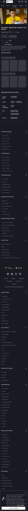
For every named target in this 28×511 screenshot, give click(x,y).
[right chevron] (3, 65)
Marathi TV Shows (6, 138)
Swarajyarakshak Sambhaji (7, 236)
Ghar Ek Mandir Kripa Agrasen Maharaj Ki (11, 257)
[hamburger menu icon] (25, 1)
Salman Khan (5, 442)
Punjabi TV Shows (5, 149)
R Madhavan (4, 434)
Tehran (3, 340)
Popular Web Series (5, 384)
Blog (3, 475)
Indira (3, 318)
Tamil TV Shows (5, 141)
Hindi (10, 39)
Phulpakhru (4, 233)
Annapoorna (4, 315)
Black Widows (5, 410)
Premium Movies (5, 327)
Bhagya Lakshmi (5, 249)
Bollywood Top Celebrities (7, 430)
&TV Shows (4, 181)
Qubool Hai (4, 211)
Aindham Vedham (6, 405)
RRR (3, 364)
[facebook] (7, 274)
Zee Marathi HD (5, 380)
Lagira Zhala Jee (5, 228)
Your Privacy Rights (13, 508)
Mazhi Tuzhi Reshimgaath (7, 222)
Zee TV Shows (5, 179)
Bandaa (3, 361)
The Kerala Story (5, 353)
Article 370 (4, 356)
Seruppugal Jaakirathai (7, 402)
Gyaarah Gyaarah (6, 394)
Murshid (4, 391)
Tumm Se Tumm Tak (6, 299)
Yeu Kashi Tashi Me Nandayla (8, 225)
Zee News (4, 372)
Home (2, 5)
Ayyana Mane (5, 388)
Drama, (6, 43)
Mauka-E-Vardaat (5, 255)
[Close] (25, 492)
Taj (2, 418)
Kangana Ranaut (5, 464)
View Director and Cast (6, 52)
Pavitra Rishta (5, 209)
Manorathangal (5, 396)
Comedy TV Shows (6, 165)
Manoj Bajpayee (5, 445)
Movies (21, 5)
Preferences (13, 284)
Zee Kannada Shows (6, 187)
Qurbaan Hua (4, 31)
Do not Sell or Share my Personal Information (13, 287)
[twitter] (15, 274)
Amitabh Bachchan (6, 461)
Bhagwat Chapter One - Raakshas (9, 331)
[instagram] (11, 274)
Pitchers (4, 426)
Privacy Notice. (20, 505)
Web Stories (4, 478)
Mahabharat (4, 296)
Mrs (3, 348)
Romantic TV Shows (6, 160)
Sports (8, 5)
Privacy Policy (9, 281)
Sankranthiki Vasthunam (7, 342)
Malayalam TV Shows (6, 146)
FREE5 (26, 5)
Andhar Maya (5, 399)
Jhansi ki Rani (5, 302)
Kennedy (4, 337)
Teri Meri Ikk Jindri (6, 214)
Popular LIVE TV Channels (7, 368)
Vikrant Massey (5, 437)
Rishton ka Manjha (6, 244)
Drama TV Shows (5, 157)
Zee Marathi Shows (6, 184)
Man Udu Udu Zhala (6, 230)
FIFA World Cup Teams (7, 483)
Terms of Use (18, 281)
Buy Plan (10, 1)
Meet (3, 247)
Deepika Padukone (6, 440)
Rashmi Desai (5, 467)
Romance (10, 43)
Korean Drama (5, 321)
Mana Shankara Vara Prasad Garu (9, 345)
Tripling (3, 423)
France (3, 489)
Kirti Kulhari (4, 459)
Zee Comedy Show (6, 252)
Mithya (3, 415)
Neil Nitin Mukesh (6, 456)
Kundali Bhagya (5, 307)
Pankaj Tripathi (5, 448)
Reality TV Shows (5, 168)
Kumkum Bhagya (5, 304)
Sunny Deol (4, 453)
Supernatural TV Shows (7, 171)
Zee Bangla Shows (6, 192)
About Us (13, 278)
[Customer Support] (22, 1)
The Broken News (6, 407)
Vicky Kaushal (5, 451)
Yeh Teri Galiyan (5, 203)
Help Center (20, 278)
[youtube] (19, 274)
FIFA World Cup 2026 (6, 480)
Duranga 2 (4, 413)
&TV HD (3, 377)
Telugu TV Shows (5, 143)
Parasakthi (4, 358)
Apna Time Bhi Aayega (7, 206)
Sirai (3, 350)
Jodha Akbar (4, 201)
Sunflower (4, 421)
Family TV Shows (5, 162)
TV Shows (14, 5)
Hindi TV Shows (5, 135)
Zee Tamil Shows (5, 190)
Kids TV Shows (5, 323)
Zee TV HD (4, 375)
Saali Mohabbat (5, 334)
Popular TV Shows (5, 292)
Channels (5, 278)
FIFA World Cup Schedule (7, 486)
